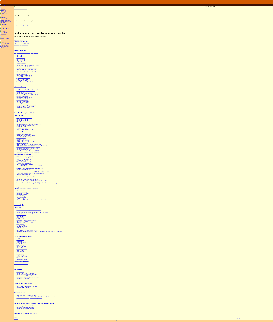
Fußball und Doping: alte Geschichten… (25, 91)
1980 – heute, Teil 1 (20, 59)
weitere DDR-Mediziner (21, 259)
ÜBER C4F (270, 5)
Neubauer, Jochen (20, 250)
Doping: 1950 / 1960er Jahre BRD (24, 118)
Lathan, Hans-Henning (21, 249)
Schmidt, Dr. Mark (20, 225)
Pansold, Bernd (19, 252)
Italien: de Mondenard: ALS (22, 101)
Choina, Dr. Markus (43, 212)
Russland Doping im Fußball (22, 102)
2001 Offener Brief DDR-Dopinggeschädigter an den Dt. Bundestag (31, 145)
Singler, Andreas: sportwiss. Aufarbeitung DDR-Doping (29, 150)
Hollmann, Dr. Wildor (21, 215)
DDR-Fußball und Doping (22, 143)
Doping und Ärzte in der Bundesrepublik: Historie (27, 212)
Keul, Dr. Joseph (20, 218)
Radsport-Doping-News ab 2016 (21, 45)
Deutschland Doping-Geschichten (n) (24, 113)
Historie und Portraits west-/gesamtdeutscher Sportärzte (28, 210)
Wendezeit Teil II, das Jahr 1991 (23, 160)
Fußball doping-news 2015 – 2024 (21, 43)
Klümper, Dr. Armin (21, 222)
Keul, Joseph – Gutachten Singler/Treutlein (26, 220)
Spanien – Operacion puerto (22, 103)
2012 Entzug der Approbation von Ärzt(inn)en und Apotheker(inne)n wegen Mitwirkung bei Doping (39, 231)
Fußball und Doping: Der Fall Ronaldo (25, 106)
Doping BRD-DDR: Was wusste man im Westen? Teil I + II (30, 165)
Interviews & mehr (5, 13)
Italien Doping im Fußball (22, 100)
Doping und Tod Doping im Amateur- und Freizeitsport (25, 272)
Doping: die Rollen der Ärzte (21, 264)
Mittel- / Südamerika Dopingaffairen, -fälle (26, 105)
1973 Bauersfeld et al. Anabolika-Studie (25, 141)
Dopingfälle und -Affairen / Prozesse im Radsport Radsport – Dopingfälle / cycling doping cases (27, 66)
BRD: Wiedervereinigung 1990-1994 (25, 157)
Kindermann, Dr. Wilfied (22, 221)
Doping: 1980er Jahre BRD (22, 120)
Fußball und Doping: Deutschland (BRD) (25, 125)
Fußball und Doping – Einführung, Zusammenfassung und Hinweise (31, 89)
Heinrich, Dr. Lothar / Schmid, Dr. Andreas (26, 213)
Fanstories (3, 42)
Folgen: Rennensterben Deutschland (24, 81)
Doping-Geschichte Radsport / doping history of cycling (26, 53)
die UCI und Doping (21, 63)
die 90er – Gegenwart (21, 61)
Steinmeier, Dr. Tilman (21, 226)
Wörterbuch (3, 34)
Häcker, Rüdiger (20, 241)
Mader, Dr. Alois (20, 224)
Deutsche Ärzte (17, 207)
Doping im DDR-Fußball (22, 96)
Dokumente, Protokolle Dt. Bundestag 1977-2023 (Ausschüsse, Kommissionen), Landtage (36, 183)
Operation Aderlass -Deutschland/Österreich (26, 76)
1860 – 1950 (19, 55)
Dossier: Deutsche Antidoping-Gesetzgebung (26, 286)
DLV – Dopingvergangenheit (23, 121)
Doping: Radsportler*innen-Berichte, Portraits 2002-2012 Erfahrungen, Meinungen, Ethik (26, 68)
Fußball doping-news (21, 92)
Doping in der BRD (18, 115)
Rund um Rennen (5, 28)
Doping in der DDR (18, 131)
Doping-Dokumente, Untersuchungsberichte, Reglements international (34, 303)
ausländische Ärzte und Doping (21, 261)
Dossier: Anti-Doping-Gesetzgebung (24, 129)
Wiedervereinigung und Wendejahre (22, 154)
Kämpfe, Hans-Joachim (21, 246)
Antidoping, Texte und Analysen (23, 283)
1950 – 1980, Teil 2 (20, 58)
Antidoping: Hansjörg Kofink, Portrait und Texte (27, 179)
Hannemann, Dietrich (21, 242)
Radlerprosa (4, 24)
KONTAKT (264, 5)
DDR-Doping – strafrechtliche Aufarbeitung (26, 135)
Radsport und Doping (20, 50)
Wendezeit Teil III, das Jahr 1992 (23, 161)
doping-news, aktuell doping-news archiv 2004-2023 (21, 40)
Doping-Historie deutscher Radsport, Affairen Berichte (28, 124)
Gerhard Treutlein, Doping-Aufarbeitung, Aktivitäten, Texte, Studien (31, 180)
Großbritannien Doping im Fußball (24, 97)
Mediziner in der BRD (21, 80)
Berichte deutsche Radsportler (23, 79)
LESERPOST (251, 5)
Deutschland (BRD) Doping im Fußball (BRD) (27, 94)
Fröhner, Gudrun (20, 240)
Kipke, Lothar (19, 247)
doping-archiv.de (5, 38)
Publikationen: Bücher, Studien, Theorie (25, 313)
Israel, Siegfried (20, 245)
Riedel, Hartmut (20, 254)
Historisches (4, 29)
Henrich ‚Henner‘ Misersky (22, 140)
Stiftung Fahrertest (5, 11)
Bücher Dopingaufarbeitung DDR (24, 134)
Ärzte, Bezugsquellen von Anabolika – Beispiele (27, 230)
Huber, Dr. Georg (20, 216)
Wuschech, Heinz (20, 258)
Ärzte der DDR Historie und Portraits (23, 236)
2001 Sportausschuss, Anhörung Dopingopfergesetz (28, 147)
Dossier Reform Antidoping (22, 287)
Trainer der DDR (20, 139)
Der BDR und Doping (21, 74)
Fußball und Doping (20, 87)
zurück (15, 317)
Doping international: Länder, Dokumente (26, 188)
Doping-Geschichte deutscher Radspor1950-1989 (25, 71)
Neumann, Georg (20, 251)
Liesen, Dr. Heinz (29, 222)
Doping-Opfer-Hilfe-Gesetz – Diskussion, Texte (27, 148)
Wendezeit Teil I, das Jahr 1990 (23, 159)
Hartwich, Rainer (20, 243)
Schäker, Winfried (20, 255)
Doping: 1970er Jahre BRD (22, 119)
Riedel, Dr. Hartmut (20, 227)
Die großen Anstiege (5, 20)
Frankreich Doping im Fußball (23, 98)
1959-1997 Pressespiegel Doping (23, 174)
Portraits (3, 9)
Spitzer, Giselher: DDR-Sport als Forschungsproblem (28, 152)
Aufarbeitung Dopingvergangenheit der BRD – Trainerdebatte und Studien (33, 171)
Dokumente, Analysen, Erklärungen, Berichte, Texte (28, 176)
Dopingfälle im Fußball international (24, 93)
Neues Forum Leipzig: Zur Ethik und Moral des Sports (28, 144)
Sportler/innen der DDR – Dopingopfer (25, 136)
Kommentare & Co (5, 43)
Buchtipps (3, 31)
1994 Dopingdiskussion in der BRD (24, 164)
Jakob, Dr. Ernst (20, 217)
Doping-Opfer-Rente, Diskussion (23, 149)
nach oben (16, 319)
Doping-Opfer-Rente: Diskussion (23, 169)
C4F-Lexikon (4, 32)
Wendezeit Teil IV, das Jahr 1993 (23, 163)
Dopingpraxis (18, 269)
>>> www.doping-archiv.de (23, 25)
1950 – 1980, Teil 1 (20, 56)
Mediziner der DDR (21, 138)
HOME (246, 5)
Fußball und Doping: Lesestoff (23, 107)
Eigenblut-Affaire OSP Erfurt (23, 78)
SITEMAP (258, 5)
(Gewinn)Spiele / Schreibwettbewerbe (4, 46)
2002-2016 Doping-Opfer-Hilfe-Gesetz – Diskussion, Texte (29, 168)
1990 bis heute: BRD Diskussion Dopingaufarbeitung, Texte (30, 173)
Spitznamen (3, 10)
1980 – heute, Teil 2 (20, 60)
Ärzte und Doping (19, 205)
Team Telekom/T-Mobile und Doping (24, 75)
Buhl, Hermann (19, 238)
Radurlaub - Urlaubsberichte (3, 18)
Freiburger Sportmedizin (21, 128)
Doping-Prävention (19, 292)
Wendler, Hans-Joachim (21, 256)
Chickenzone (4, 47)
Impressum (238, 318)
